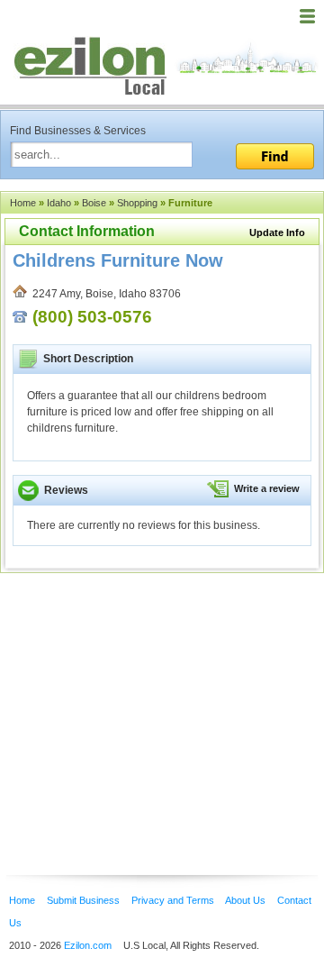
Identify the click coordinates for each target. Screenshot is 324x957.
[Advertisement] (144, 696)
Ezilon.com (88, 945)
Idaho (59, 202)
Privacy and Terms (172, 900)
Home (23, 202)
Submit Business (83, 900)
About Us (245, 900)
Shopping (137, 202)
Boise (94, 202)
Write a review (267, 488)
